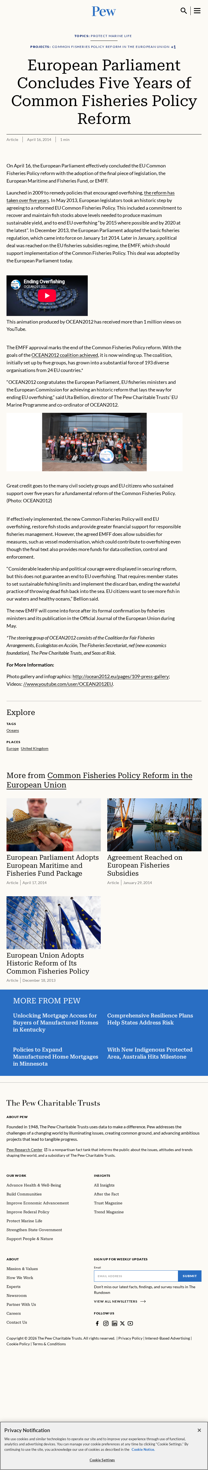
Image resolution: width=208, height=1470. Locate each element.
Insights (102, 1176)
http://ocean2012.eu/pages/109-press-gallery (121, 676)
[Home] (53, 1103)
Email (97, 1267)
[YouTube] (130, 1323)
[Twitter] (122, 1323)
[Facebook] (97, 1323)
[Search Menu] (184, 10)
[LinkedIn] (114, 1323)
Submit (190, 1276)
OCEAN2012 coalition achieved (64, 355)
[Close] (199, 1430)
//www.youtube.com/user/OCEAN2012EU (68, 684)
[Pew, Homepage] (104, 10)
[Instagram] (106, 1323)
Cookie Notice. (143, 1449)
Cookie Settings (102, 1460)
